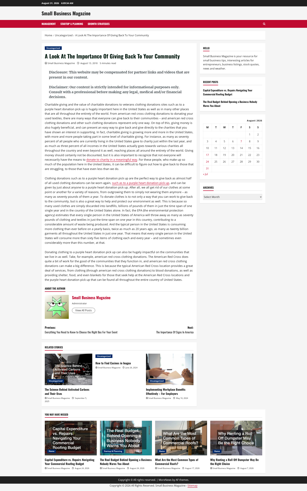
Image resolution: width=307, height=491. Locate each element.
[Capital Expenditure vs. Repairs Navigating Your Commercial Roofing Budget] (71, 438)
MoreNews (165, 480)
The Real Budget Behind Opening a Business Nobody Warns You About (126, 462)
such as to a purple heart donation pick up (140, 183)
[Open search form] (264, 24)
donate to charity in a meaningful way (111, 159)
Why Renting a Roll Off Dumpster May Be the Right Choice (234, 462)
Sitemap (192, 485)
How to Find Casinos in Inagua (113, 363)
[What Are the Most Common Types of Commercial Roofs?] (181, 438)
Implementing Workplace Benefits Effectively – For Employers (165, 391)
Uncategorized (53, 48)
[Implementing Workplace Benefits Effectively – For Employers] (169, 369)
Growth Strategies (99, 24)
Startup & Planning (71, 24)
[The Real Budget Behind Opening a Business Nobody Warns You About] (126, 438)
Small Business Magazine (66, 13)
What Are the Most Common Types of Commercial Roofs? (176, 462)
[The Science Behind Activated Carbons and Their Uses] (68, 369)
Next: (174, 329)
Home (51, 451)
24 (207, 161)
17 (207, 155)
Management (49, 24)
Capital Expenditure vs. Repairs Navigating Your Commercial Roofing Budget (227, 92)
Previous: (81, 329)
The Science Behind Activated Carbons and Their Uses (67, 391)
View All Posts (83, 310)
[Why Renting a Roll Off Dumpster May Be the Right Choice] (236, 438)
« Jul (205, 174)
